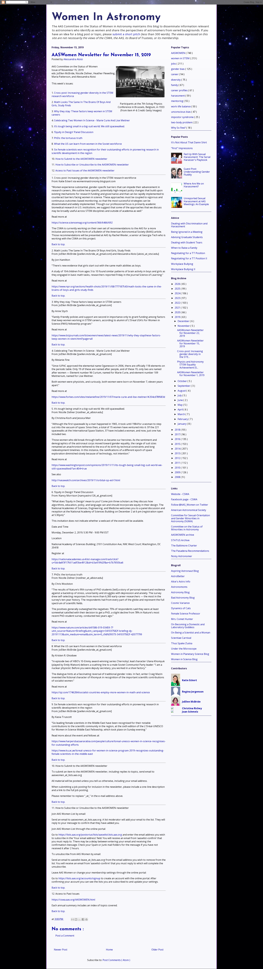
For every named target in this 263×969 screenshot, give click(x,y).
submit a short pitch (126, 34)
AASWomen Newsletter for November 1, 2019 (190, 374)
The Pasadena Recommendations (190, 551)
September (184, 385)
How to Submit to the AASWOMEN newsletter (81, 158)
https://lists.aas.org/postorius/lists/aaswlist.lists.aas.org (90, 834)
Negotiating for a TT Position (188, 253)
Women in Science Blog (184, 659)
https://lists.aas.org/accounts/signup (79, 878)
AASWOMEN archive (182, 534)
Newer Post (60, 949)
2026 (178, 284)
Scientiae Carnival (181, 638)
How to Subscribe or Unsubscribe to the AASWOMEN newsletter (92, 164)
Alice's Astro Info (180, 581)
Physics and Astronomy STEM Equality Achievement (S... (190, 364)
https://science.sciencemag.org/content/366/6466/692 (82, 222)
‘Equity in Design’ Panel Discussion (73, 132)
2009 (178, 472)
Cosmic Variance (180, 603)
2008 (178, 477)
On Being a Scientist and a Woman (190, 632)
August (182, 390)
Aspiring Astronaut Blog (185, 571)
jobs (174, 63)
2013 (178, 453)
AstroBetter (178, 576)
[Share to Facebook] (82, 919)
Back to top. (58, 244)
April (181, 409)
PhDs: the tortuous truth (68, 138)
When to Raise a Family (184, 247)
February (183, 419)
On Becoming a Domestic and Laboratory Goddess (188, 626)
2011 (178, 462)
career (175, 74)
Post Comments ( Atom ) (116, 960)
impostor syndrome (182, 117)
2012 (178, 458)
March (182, 414)
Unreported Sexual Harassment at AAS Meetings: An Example (196, 201)
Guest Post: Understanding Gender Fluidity (197, 171)
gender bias (178, 69)
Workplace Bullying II (183, 269)
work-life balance (181, 106)
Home (109, 949)
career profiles (179, 90)
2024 (178, 293)
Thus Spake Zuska (181, 643)
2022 (178, 302)
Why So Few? (178, 127)
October (183, 381)
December (184, 321)
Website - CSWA (180, 494)
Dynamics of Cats (181, 608)
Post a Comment (64, 935)
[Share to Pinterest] (86, 919)
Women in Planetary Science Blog (190, 654)
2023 (178, 298)
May (180, 404)
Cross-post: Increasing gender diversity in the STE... (190, 354)
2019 (178, 317)
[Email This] (72, 919)
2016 (178, 439)
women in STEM (180, 58)
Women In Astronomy (106, 17)
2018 (178, 429)
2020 (178, 312)
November (184, 326)
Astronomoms (179, 587)
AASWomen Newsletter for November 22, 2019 (190, 333)
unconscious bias (181, 111)
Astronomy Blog (180, 592)
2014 (178, 448)
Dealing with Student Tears (186, 242)
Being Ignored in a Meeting (186, 232)
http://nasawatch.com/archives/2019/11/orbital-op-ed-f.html (86, 480)
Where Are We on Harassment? (194, 185)
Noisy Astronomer (181, 556)
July (180, 395)
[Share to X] (79, 919)
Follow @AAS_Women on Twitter (189, 504)
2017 (178, 434)
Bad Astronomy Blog (183, 597)
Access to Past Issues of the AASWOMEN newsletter (84, 170)
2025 (178, 288)
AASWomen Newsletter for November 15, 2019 (190, 343)
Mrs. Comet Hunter (182, 619)
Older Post (157, 949)
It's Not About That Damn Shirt (189, 142)
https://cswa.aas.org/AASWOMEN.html (73, 899)
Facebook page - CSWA (184, 499)
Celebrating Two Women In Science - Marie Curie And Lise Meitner (92, 120)
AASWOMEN (178, 53)
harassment (178, 95)
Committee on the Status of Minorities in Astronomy (187, 528)
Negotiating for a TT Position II (189, 258)
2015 (178, 444)
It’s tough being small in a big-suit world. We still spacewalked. (89, 126)
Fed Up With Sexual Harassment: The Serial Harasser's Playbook (197, 157)
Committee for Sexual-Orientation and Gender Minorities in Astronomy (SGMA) (190, 518)
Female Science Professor (185, 613)
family (175, 85)
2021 (178, 307)
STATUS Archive (180, 540)
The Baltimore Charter (184, 545)
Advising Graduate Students (187, 237)
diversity (176, 79)
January (182, 423)
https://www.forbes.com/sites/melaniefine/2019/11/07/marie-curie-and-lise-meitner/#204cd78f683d (108, 397)
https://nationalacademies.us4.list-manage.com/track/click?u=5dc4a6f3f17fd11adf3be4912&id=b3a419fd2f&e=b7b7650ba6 (87, 561)
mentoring (177, 101)
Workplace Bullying (182, 264)
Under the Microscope (183, 648)
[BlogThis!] (75, 919)
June (180, 400)
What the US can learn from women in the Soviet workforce (88, 143)
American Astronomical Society (188, 510)
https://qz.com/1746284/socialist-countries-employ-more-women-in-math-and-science (101, 692)
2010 (178, 467)
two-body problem (182, 122)
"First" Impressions (182, 148)
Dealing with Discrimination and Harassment (189, 225)
